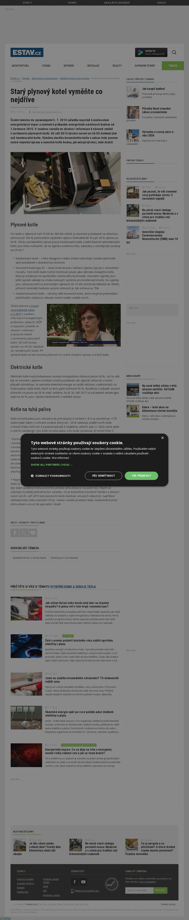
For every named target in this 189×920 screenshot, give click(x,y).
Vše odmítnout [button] (103, 475)
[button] (94, 464)
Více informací (60, 458)
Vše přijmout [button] (141, 475)
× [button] (162, 438)
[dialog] (94, 460)
